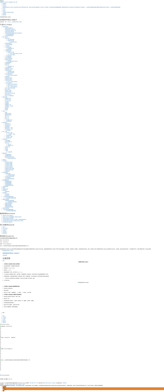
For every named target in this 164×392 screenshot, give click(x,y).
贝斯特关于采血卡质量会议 (8, 215)
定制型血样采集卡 (8, 79)
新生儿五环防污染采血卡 (13, 81)
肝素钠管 (7, 103)
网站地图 (10, 2)
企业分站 (6, 2)
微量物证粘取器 (99, 7)
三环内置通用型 (8, 57)
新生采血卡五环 (8, 94)
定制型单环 (7, 76)
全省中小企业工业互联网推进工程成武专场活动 (12, 217)
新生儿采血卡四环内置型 (10, 88)
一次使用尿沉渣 (8, 137)
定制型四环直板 (8, 91)
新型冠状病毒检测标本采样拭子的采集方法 (13, 33)
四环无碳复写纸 (8, 67)
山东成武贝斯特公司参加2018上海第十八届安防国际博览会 (14, 219)
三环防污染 (7, 45)
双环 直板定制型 (11, 39)
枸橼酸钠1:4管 (8, 104)
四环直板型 (7, 63)
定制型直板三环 (11, 48)
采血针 (20, 7)
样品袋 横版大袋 (8, 141)
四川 (24, 384)
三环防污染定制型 (8, 44)
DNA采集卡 (46, 7)
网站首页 (4, 3)
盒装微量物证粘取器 (9, 206)
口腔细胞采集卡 (8, 154)
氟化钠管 (7, 107)
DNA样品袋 (33, 7)
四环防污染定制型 (8, 58)
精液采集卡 (78, 7)
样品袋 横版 (7, 140)
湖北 (20, 384)
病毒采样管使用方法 (9, 28)
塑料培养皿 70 (8, 123)
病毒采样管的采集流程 (9, 31)
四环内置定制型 (11, 72)
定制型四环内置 (8, 70)
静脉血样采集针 (8, 113)
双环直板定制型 (8, 43)
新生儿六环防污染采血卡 (13, 86)
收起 (3, 260)
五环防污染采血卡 (8, 80)
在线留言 (4, 13)
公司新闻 (4, 12)
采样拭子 (42, 7)
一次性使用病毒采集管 (9, 34)
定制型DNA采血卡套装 (9, 168)
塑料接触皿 (7, 126)
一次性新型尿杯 (8, 135)
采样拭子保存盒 (106, 7)
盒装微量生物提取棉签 (9, 200)
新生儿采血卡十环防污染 (10, 93)
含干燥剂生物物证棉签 (9, 176)
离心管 (68, 7)
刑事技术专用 (73, 7)
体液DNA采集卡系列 (12, 158)
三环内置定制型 (8, 56)
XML (16, 2)
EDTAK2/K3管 (8, 99)
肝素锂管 (7, 102)
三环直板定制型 (8, 47)
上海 (10, 384)
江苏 (12, 384)
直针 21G (7, 117)
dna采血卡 (5, 229)
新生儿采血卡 (11, 7)
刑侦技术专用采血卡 (9, 167)
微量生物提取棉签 (8, 203)
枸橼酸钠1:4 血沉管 (9, 106)
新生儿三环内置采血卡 (9, 95)
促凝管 (6, 109)
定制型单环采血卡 (8, 77)
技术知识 (12, 12)
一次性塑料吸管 (8, 121)
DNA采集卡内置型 (8, 166)
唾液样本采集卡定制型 (9, 157)
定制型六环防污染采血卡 (13, 84)
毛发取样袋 (10, 152)
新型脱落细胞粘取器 (9, 185)
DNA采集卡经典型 (8, 164)
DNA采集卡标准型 (8, 162)
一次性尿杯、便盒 (8, 132)
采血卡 (4, 226)
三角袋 (6, 150)
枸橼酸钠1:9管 (8, 98)
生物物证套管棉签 (11, 175)
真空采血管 (16, 7)
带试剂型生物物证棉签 (9, 178)
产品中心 (4, 6)
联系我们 (4, 14)
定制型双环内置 (11, 40)
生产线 (4, 8)
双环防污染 (7, 38)
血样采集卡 (5, 232)
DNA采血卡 (5, 233)
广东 (22, 384)
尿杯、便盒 (28, 7)
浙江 (14, 384)
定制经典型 (7, 171)
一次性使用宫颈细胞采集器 (90, 7)
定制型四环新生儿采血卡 (17, 21)
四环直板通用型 (8, 62)
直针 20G (7, 116)
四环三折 (7, 65)
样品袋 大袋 (7, 146)
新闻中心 (4, 11)
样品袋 (6, 148)
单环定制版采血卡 (8, 74)
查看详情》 (5, 255)
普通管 (6, 108)
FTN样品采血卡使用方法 (7, 222)
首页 (6, 21)
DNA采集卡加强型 (8, 163)
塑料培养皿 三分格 (9, 129)
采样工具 (7, 143)
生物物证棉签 (52, 7)
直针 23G (7, 118)
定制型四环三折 (11, 66)
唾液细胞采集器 (8, 155)
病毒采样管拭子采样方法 (10, 29)
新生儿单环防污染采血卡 (13, 75)
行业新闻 (8, 12)
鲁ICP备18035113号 (34, 383)
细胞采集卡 (38, 7)
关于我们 (4, 4)
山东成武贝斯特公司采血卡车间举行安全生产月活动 (13, 220)
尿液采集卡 (83, 7)
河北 (8, 384)
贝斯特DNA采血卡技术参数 (8, 218)
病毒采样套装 (5, 7)
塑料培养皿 (24, 7)
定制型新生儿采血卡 (9, 68)
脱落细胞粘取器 (58, 7)
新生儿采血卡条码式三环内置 (16, 53)
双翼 (6, 112)
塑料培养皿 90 (8, 125)
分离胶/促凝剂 (64, 7)
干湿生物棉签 (8, 177)
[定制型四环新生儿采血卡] (8, 250)
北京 (6, 384)
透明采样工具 (10, 145)
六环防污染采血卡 (8, 83)
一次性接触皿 (8, 130)
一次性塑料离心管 (8, 120)
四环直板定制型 (8, 60)
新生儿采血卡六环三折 (12, 85)
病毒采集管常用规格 (9, 35)
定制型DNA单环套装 (9, 169)
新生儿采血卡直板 (11, 54)
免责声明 (64, 383)
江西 (16, 384)
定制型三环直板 (8, 90)
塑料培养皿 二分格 (9, 127)
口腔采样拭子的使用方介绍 (10, 30)
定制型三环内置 (11, 52)
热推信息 (2, 2)
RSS (14, 2)
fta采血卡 (4, 230)
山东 (18, 384)
